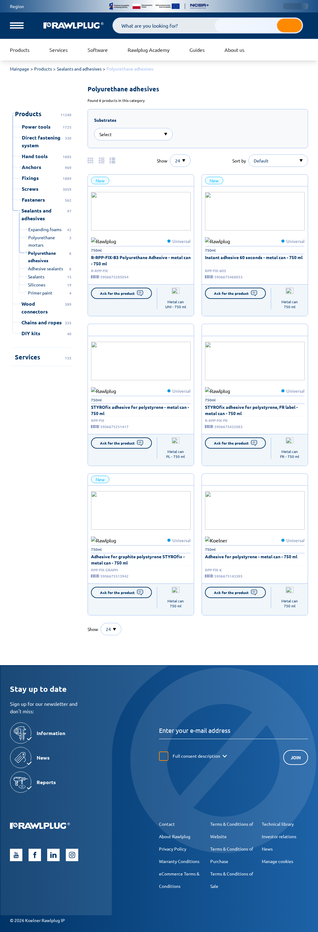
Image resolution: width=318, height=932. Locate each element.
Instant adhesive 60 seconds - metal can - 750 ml (253, 257)
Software (98, 50)
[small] (141, 211)
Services (58, 50)
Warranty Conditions (179, 861)
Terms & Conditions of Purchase (231, 855)
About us (234, 50)
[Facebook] (35, 855)
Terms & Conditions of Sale (231, 880)
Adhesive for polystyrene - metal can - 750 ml (251, 556)
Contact (167, 824)
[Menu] (17, 25)
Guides (197, 50)
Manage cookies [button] (277, 861)
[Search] (289, 25)
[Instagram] (72, 855)
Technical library (278, 824)
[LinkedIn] (53, 855)
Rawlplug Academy (149, 50)
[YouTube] (16, 855)
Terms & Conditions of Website (231, 830)
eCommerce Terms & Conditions (179, 880)
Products (20, 50)
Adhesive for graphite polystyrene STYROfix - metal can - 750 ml (138, 559)
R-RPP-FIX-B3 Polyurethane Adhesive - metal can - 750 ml (141, 260)
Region (17, 6)
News (267, 849)
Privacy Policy (172, 849)
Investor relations (279, 836)
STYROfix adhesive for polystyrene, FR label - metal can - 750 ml (251, 410)
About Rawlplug (174, 836)
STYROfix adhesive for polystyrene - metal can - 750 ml (140, 410)
